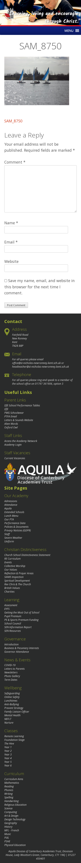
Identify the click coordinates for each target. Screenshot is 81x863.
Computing (10, 812)
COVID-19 (10, 665)
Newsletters (10, 672)
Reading (9, 786)
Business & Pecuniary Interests (21, 648)
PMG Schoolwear (14, 413)
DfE (6, 409)
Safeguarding (12, 693)
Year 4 (8, 758)
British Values (12, 588)
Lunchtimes (10, 700)
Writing (8, 794)
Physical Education (15, 845)
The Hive (9, 743)
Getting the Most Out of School (21, 612)
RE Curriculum (12, 558)
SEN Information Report (18, 627)
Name (11, 222)
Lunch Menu (11, 516)
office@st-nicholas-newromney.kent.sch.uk (36, 363)
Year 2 (8, 751)
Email (11, 242)
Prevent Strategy (13, 708)
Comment (14, 162)
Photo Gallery (12, 676)
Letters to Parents (14, 669)
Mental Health (12, 715)
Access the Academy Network (20, 441)
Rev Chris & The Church (17, 584)
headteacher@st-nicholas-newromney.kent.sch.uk (40, 366)
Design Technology (14, 819)
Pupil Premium (12, 616)
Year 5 (8, 762)
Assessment (10, 605)
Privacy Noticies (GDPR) (17, 530)
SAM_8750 (13, 120)
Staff (7, 534)
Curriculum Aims (13, 779)
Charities (9, 591)
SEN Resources (12, 631)
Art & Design (11, 816)
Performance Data (14, 523)
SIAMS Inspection (14, 577)
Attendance (10, 505)
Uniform (9, 541)
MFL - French (11, 830)
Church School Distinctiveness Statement (27, 555)
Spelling (8, 797)
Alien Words (11, 424)
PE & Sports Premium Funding (21, 620)
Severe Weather (13, 538)
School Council (12, 623)
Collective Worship (14, 566)
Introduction (11, 644)
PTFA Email (10, 416)
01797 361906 (43, 383)
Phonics (8, 790)
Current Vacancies (14, 458)
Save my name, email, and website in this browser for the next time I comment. (39, 286)
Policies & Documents (16, 527)
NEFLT (7, 719)
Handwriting (11, 801)
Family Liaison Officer (16, 711)
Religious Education (15, 805)
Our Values (10, 569)
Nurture (8, 722)
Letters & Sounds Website (18, 420)
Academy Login (13, 444)
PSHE (7, 841)
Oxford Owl (11, 427)
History (8, 827)
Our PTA (9, 519)
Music (7, 834)
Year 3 (8, 754)
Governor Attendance (16, 652)
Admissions (10, 501)
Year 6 (8, 765)
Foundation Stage (14, 740)
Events (8, 562)
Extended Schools (14, 512)
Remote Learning (14, 736)
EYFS (7, 609)
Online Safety (12, 697)
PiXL (6, 838)
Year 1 (8, 747)
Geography (10, 823)
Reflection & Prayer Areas (18, 573)
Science (8, 808)
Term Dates (10, 680)
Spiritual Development (17, 580)
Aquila (8, 508)
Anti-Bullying (11, 704)
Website (11, 261)
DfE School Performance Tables (22, 405)
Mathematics (11, 783)
